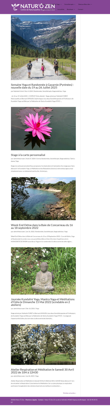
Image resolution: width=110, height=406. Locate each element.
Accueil (44, 4)
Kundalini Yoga (55, 4)
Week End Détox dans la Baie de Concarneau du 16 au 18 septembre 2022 (42, 226)
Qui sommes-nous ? (48, 9)
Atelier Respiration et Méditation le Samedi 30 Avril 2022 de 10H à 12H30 (42, 371)
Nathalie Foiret (19, 91)
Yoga (64, 91)
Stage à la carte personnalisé (28, 155)
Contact (80, 9)
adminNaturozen (19, 158)
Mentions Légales (31, 400)
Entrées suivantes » (69, 393)
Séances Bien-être (84, 4)
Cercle (38, 158)
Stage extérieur (57, 91)
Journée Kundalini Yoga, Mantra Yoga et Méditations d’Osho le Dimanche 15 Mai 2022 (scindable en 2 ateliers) (43, 301)
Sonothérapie (68, 4)
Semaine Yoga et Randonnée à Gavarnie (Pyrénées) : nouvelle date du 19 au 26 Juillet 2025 (42, 86)
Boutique (70, 9)
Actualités (60, 9)
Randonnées (38, 91)
